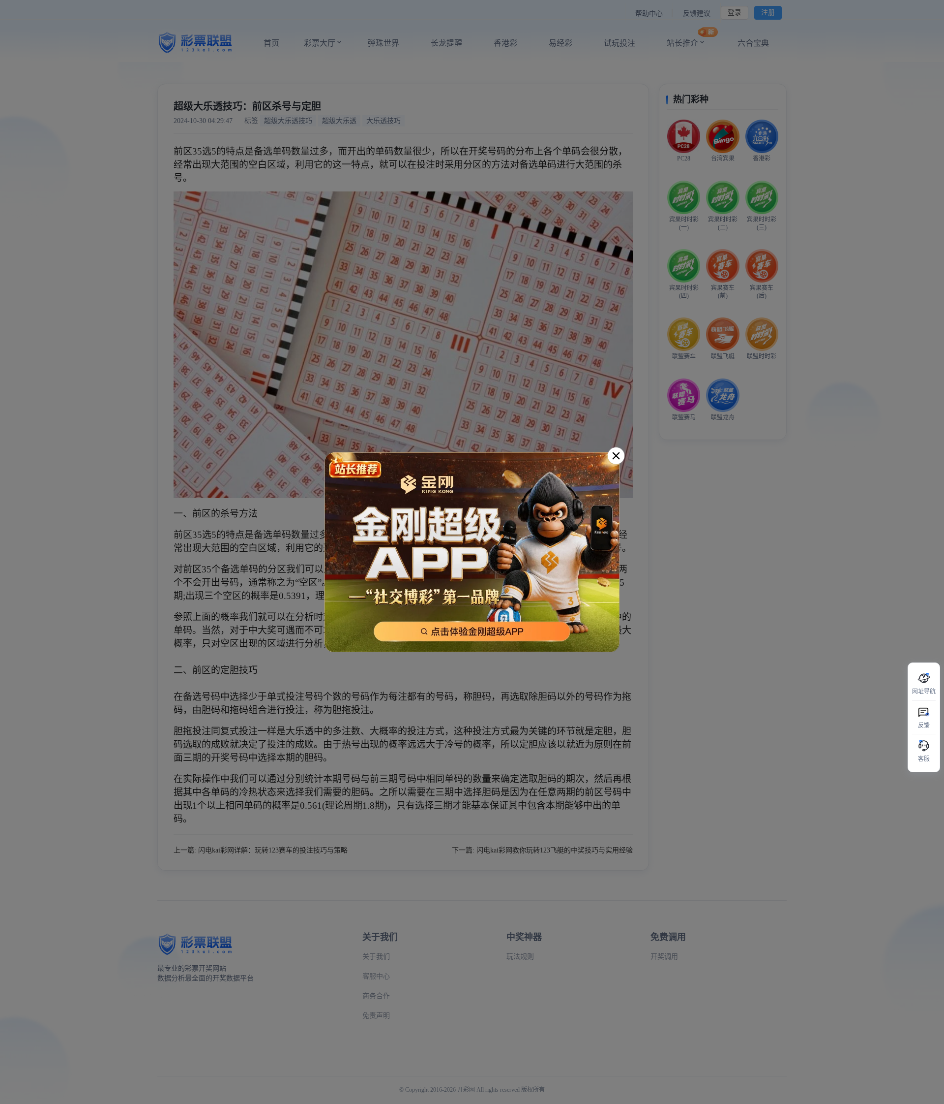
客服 (924, 759)
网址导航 (924, 691)
